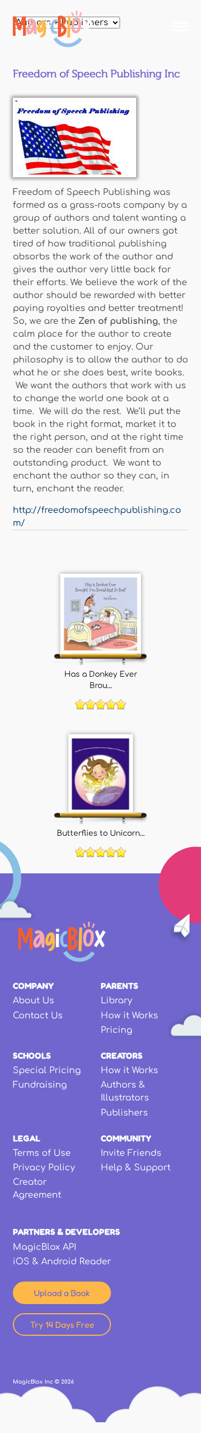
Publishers (124, 1113)
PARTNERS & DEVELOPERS (66, 1231)
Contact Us (38, 1016)
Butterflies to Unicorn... (101, 833)
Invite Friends (131, 1153)
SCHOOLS (32, 1055)
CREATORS (122, 1055)
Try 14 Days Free (62, 1324)
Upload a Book (62, 1292)
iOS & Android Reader (62, 1261)
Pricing (116, 1030)
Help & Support (135, 1168)
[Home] (52, 29)
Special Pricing (47, 1070)
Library (116, 1000)
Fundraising (40, 1085)
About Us (33, 1000)
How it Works (129, 1016)
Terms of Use (42, 1153)
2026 (67, 1382)
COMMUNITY (126, 1138)
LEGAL (26, 1138)
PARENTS (119, 985)
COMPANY (33, 985)
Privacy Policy (44, 1168)
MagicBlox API (44, 1247)
